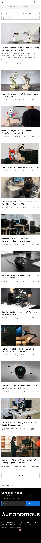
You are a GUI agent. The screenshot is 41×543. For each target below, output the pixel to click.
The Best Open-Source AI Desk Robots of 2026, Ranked (17, 350)
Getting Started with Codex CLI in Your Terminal (20, 276)
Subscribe (33, 504)
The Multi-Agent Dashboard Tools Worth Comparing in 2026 (19, 387)
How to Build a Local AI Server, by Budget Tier (19, 313)
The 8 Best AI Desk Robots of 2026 (20, 167)
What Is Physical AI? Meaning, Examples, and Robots (18, 132)
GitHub (20, 524)
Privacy (4, 530)
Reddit (30, 524)
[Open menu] (38, 2)
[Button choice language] (19, 530)
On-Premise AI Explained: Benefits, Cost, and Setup (15, 239)
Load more (20, 475)
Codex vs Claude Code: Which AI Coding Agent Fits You (18, 461)
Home (3, 485)
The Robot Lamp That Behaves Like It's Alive (19, 95)
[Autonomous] (2, 2)
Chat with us (12, 530)
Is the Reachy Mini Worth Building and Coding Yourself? (20, 49)
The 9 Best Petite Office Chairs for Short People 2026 (19, 203)
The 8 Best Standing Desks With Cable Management (18, 423)
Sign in (4, 527)
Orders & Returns (15, 527)
